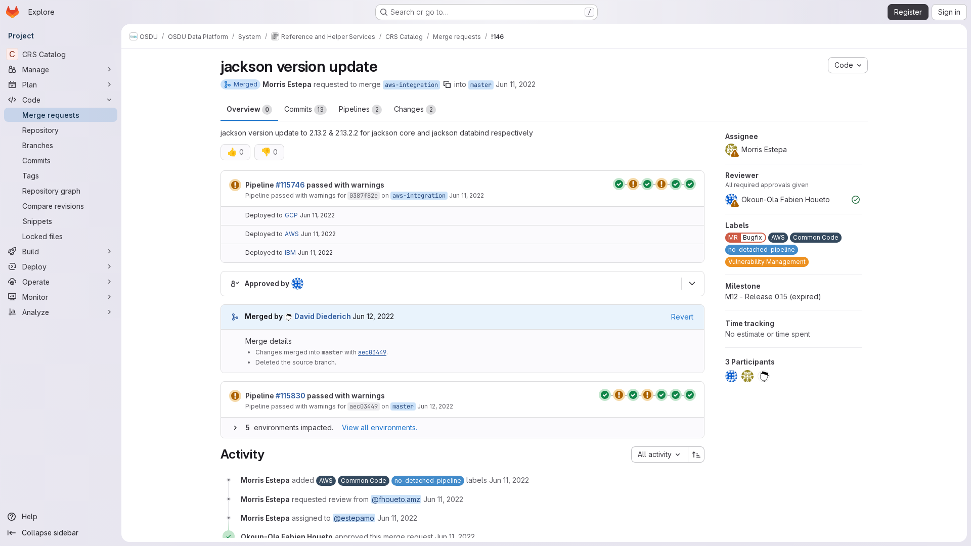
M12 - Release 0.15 (773, 296)
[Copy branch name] (447, 84)
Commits (304, 109)
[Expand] (235, 428)
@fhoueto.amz (396, 499)
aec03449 (372, 352)
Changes (413, 109)
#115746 (290, 184)
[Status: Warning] (235, 185)
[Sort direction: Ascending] (696, 454)
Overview (248, 109)
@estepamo (354, 518)
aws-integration (411, 85)
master (481, 85)
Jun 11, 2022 (516, 84)
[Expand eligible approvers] (692, 284)
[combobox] (659, 454)
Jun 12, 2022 (435, 406)
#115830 (290, 395)
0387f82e (363, 196)
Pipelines (359, 109)
